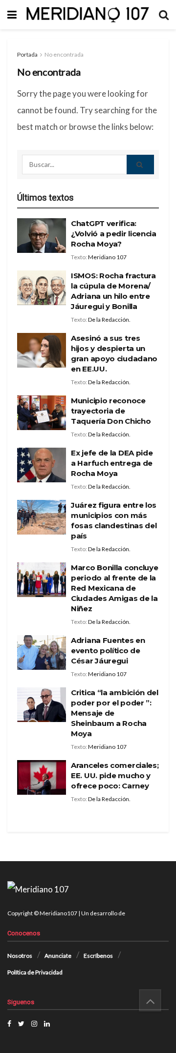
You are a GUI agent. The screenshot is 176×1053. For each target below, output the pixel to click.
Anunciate (57, 955)
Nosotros (19, 955)
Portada (27, 54)
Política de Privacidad (35, 972)
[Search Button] (140, 164)
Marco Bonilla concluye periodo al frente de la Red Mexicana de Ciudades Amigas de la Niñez (114, 588)
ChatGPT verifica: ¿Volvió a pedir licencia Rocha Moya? (113, 233)
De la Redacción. (109, 319)
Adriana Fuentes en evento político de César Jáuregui (108, 650)
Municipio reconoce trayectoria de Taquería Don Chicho (111, 411)
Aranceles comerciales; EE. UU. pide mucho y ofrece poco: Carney (114, 775)
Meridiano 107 (107, 257)
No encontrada (64, 54)
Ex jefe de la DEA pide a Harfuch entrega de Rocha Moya (112, 463)
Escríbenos (98, 955)
